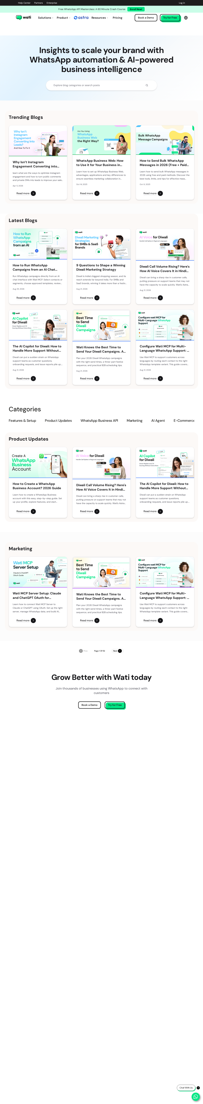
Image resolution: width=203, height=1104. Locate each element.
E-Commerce (184, 420)
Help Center (24, 2)
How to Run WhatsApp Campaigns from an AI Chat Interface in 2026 (34, 267)
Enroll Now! (136, 9)
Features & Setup (22, 420)
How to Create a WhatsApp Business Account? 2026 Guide (37, 486)
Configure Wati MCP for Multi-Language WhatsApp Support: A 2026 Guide (164, 348)
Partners (38, 2)
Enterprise (52, 2)
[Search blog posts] (146, 85)
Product (62, 18)
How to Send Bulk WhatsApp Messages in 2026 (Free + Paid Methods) (163, 163)
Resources (99, 18)
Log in (182, 2)
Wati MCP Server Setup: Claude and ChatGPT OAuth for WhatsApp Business (37, 595)
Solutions (44, 18)
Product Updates (58, 420)
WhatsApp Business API (99, 420)
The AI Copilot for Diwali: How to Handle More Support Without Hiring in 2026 (37, 348)
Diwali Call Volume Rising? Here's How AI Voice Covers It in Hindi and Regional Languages (165, 268)
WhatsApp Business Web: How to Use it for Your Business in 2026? (99, 163)
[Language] (186, 18)
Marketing (134, 420)
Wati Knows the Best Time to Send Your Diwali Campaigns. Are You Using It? (101, 349)
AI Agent (158, 420)
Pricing (117, 18)
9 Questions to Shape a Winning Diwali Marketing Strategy (100, 267)
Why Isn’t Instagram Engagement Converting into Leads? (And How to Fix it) (35, 164)
